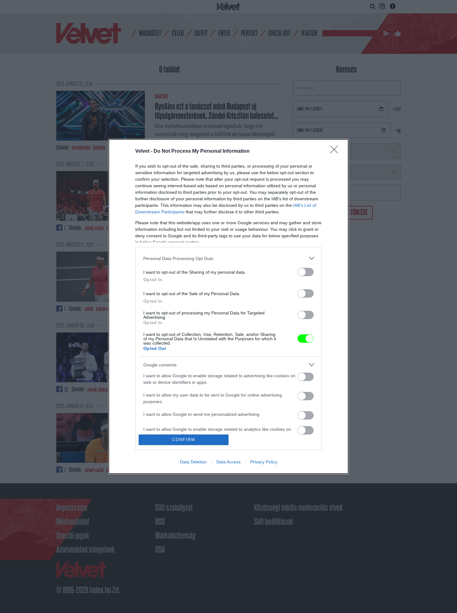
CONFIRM (183, 439)
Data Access (228, 461)
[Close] (336, 151)
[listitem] (228, 258)
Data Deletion (193, 461)
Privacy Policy (263, 461)
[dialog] (228, 306)
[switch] (306, 272)
